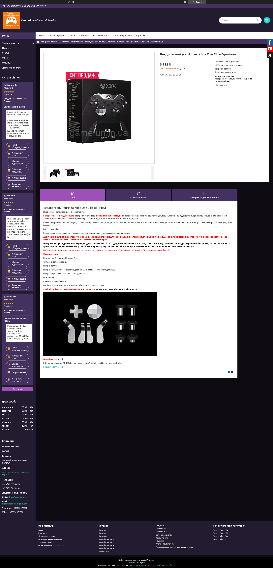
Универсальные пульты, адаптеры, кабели (174, 547)
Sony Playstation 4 (106, 548)
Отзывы (6, 63)
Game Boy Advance (164, 535)
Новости (6, 48)
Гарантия (140, 35)
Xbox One (64, 42)
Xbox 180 (102, 530)
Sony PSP (160, 526)
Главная (41, 35)
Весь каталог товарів (53, 367)
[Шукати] (258, 20)
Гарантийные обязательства (51, 545)
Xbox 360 (102, 533)
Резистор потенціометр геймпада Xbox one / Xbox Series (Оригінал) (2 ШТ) (18, 233)
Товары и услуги (56, 35)
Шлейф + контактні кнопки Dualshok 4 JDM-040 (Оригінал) (18, 133)
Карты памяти (162, 538)
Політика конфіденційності (164, 565)
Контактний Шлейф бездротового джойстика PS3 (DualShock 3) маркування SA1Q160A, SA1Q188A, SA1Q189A (18, 332)
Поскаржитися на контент (140, 565)
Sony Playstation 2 (106, 542)
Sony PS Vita (104, 551)
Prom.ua (150, 560)
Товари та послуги (49, 42)
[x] (232, 372)
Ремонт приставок (123, 35)
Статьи (5, 53)
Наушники (160, 541)
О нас (72, 35)
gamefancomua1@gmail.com (14, 504)
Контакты (84, 35)
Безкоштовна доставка (228, 62)
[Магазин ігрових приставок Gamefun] (11, 20)
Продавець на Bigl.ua (136, 563)
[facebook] (229, 372)
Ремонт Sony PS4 (220, 530)
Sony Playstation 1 (106, 539)
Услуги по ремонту (46, 542)
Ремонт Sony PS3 (220, 533)
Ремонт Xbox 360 (220, 539)
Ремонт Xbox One (220, 536)
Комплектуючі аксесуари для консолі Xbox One (93, 42)
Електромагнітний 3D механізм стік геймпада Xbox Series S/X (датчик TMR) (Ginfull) (18, 124)
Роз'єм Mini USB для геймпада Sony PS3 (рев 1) (18, 114)
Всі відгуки (18, 389)
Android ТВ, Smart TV (165, 544)
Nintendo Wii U (162, 529)
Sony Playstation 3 (106, 545)
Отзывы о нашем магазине (50, 539)
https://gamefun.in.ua (17, 497)
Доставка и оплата (101, 35)
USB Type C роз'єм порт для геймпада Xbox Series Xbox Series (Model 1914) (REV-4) (18, 222)
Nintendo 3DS (161, 532)
